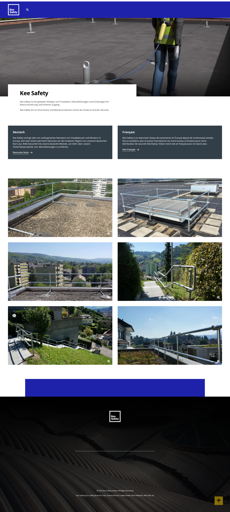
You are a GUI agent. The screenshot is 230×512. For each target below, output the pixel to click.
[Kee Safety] (14, 9)
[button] (60, 207)
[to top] (219, 500)
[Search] (27, 9)
